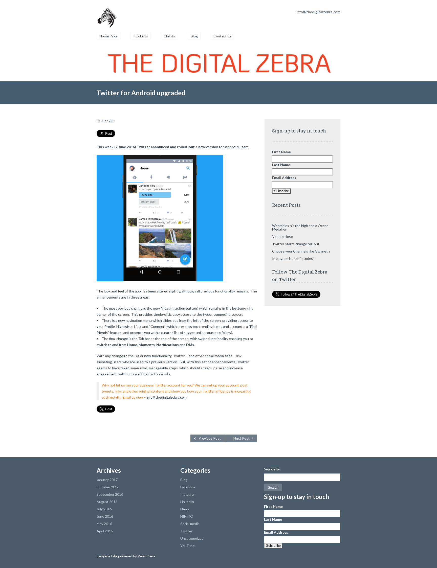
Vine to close (282, 236)
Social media (190, 523)
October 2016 (108, 487)
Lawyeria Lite (107, 556)
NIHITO (186, 516)
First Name (281, 152)
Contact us (222, 36)
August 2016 (107, 501)
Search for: (272, 469)
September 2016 (110, 494)
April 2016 (105, 531)
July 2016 (104, 509)
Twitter (186, 531)
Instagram (188, 494)
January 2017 (107, 480)
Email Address (284, 177)
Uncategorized (192, 538)
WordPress (146, 556)
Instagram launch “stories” (293, 258)
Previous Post (210, 438)
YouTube (187, 545)
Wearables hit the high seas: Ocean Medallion (300, 227)
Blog (194, 36)
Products (140, 36)
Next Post (241, 438)
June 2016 (105, 516)
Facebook (187, 487)
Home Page (108, 36)
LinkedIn (187, 501)
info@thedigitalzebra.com (166, 397)
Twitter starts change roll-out (295, 244)
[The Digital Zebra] (107, 15)
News (184, 509)
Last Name (281, 165)
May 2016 (104, 523)
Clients (169, 36)
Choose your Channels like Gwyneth (301, 251)
